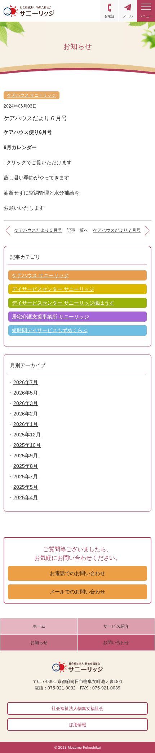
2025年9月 (25, 455)
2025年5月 (25, 487)
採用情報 (77, 724)
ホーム (38, 626)
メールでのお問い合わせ (77, 592)
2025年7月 (25, 476)
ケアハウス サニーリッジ (31, 95)
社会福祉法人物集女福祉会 (77, 708)
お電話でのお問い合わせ (77, 573)
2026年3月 (25, 403)
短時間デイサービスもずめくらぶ (50, 330)
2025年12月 (27, 435)
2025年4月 (25, 497)
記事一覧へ (77, 230)
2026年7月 (25, 382)
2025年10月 (27, 445)
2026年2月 (25, 414)
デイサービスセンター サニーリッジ (53, 289)
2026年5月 (25, 393)
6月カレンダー (20, 147)
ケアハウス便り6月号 (28, 132)
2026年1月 (25, 424)
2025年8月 (25, 466)
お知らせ (39, 642)
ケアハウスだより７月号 (117, 230)
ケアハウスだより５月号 (38, 230)
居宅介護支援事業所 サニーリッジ (50, 316)
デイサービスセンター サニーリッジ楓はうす (63, 303)
